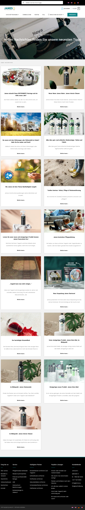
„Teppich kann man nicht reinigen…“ (21, 284)
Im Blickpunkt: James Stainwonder (21, 387)
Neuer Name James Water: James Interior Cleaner (64, 93)
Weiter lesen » (21, 106)
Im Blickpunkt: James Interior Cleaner (21, 434)
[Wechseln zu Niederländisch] (68, 3)
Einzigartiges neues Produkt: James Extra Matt (64, 387)
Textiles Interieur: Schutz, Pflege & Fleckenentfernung (64, 190)
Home (2, 62)
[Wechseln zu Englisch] (71, 3)
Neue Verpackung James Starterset (64, 293)
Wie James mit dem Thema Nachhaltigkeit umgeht (20, 187)
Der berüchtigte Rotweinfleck (21, 340)
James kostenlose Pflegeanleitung (64, 237)
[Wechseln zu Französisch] (78, 3)
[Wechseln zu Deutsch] (74, 3)
